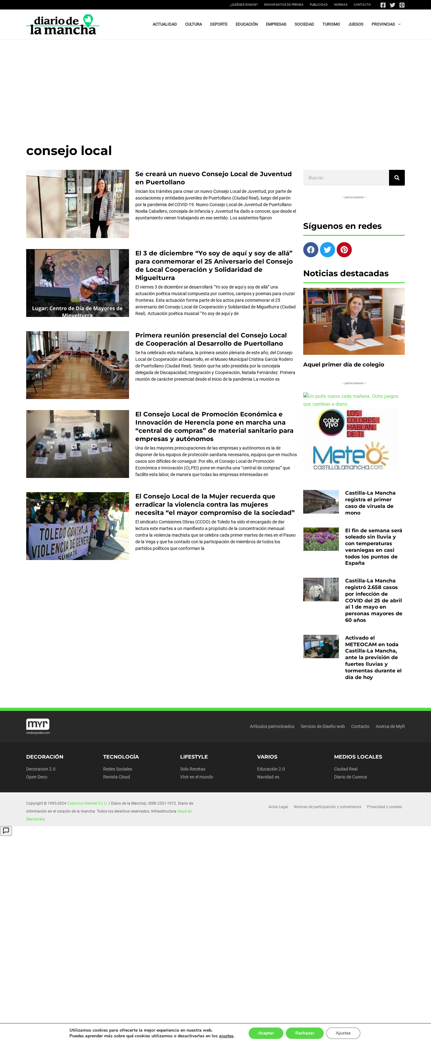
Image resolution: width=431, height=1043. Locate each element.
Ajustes (343, 1033)
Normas (340, 4)
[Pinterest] (402, 5)
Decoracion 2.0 (41, 769)
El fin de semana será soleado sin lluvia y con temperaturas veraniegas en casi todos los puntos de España (373, 546)
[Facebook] (383, 5)
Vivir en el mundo (196, 776)
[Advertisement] (215, 87)
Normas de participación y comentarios (327, 807)
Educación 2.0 (271, 769)
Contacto (362, 4)
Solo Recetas (192, 769)
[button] (398, 24)
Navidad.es (268, 776)
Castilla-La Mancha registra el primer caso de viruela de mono (370, 503)
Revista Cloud (116, 776)
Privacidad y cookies (384, 807)
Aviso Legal (278, 807)
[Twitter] (392, 5)
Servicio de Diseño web (323, 726)
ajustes (226, 1036)
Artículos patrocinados (272, 726)
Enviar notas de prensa (284, 4)
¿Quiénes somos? (244, 4)
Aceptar (266, 1033)
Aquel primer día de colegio (343, 364)
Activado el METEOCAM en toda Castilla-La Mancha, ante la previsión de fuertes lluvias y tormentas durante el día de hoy (373, 657)
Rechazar (304, 1033)
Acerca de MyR (390, 726)
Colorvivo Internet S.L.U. (87, 803)
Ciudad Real (345, 769)
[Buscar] (397, 178)
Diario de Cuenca (350, 776)
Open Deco (36, 776)
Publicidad (319, 4)
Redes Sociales (117, 769)
